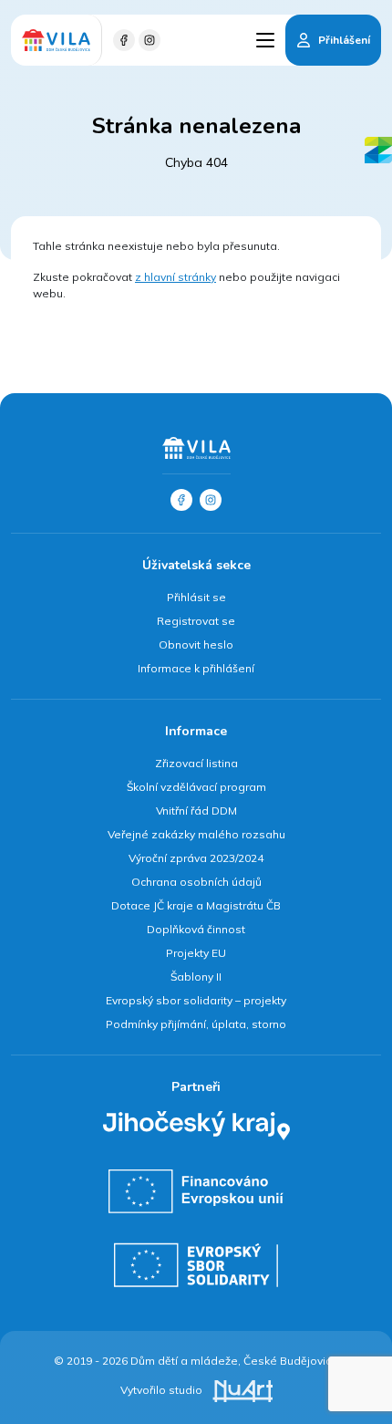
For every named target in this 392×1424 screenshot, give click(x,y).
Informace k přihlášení (196, 668)
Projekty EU (196, 953)
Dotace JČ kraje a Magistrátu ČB (196, 905)
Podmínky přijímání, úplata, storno (196, 1024)
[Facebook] (124, 40)
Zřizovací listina (196, 763)
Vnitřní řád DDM (196, 810)
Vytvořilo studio (162, 1390)
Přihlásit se (196, 597)
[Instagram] (149, 40)
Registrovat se (196, 621)
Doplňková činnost (196, 929)
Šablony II (196, 976)
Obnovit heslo (196, 644)
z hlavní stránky (175, 277)
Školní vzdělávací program (196, 787)
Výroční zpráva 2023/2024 (196, 858)
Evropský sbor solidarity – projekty (196, 1000)
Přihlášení (344, 40)
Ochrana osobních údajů (196, 882)
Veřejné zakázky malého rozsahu (196, 834)
